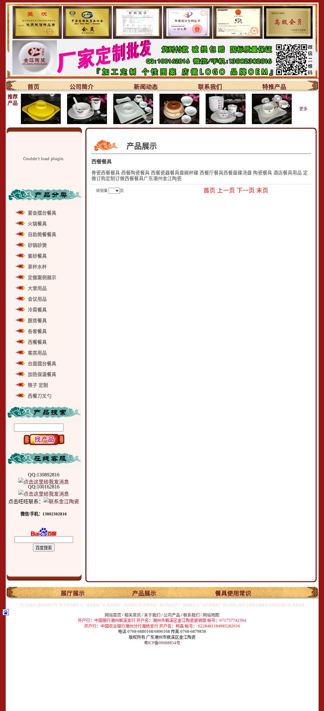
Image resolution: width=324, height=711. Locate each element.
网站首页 (113, 615)
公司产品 (172, 615)
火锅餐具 (37, 223)
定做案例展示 (42, 277)
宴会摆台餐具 (42, 213)
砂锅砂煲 (37, 245)
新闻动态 (146, 87)
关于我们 (152, 615)
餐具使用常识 (233, 593)
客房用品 (37, 353)
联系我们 (210, 87)
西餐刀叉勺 (40, 396)
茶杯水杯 (37, 266)
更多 (303, 108)
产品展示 (144, 593)
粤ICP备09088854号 (162, 642)
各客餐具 (37, 331)
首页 (34, 87)
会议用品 (37, 299)
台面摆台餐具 (42, 363)
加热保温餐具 (42, 374)
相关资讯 (132, 615)
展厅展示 (73, 593)
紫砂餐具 (37, 256)
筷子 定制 (38, 385)
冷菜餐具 (37, 309)
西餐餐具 (37, 342)
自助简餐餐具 (42, 234)
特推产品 (274, 87)
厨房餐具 (37, 320)
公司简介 (82, 87)
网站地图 (211, 615)
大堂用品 (37, 288)
